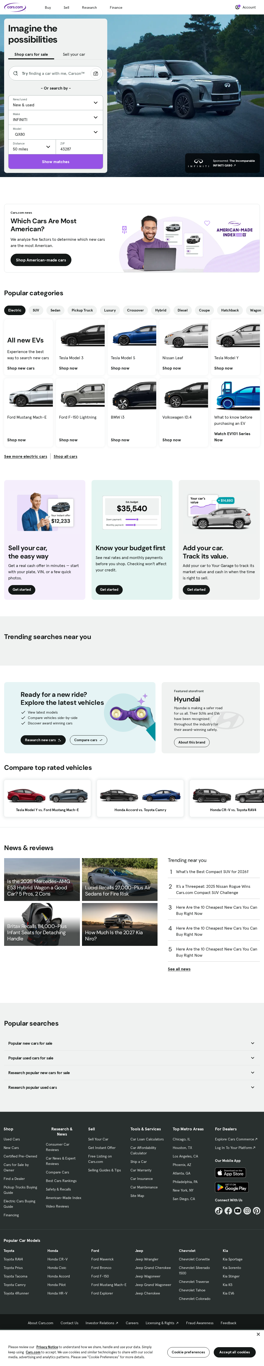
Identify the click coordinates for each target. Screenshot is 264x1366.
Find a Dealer (14, 1178)
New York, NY (183, 1190)
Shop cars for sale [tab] (31, 54)
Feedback (228, 1323)
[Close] (258, 1334)
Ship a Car (138, 1161)
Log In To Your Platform (233, 1147)
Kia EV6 (228, 1293)
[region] (132, 1347)
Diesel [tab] (183, 310)
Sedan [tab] (55, 310)
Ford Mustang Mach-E (109, 1284)
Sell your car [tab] (74, 54)
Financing (11, 1215)
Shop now (68, 368)
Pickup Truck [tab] (82, 310)
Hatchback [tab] (230, 310)
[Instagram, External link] (247, 1211)
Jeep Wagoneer (147, 1276)
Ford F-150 (100, 1276)
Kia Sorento (232, 1267)
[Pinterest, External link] (256, 1211)
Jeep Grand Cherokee (153, 1267)
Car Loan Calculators (147, 1139)
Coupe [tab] (204, 310)
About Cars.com (40, 1323)
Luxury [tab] (110, 310)
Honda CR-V (57, 1259)
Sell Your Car (98, 1139)
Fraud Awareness (199, 1323)
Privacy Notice (47, 1347)
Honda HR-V (57, 1293)
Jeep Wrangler (146, 1259)
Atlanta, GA (181, 1173)
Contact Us (69, 1323)
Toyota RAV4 (13, 1259)
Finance (116, 7)
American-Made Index (63, 1197)
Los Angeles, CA (185, 1156)
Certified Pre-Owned (20, 1156)
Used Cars (12, 1139)
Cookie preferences (188, 1352)
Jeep (139, 1250)
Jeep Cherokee (147, 1293)
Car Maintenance (144, 1187)
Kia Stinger (231, 1276)
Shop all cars (65, 456)
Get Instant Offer (102, 1147)
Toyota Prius (13, 1267)
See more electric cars (25, 456)
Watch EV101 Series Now (235, 436)
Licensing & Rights (160, 1323)
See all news (179, 968)
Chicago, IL (181, 1139)
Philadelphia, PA (185, 1181)
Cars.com (33, 1352)
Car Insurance (141, 1178)
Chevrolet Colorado (194, 1298)
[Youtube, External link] (238, 1211)
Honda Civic (56, 1267)
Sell (66, 7)
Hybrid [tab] (160, 310)
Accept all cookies (234, 1352)
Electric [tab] (14, 310)
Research (89, 7)
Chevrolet (187, 1250)
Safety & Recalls (58, 1189)
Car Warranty (140, 1170)
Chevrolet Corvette (194, 1259)
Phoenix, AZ (182, 1164)
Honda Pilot (56, 1284)
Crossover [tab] (135, 310)
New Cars (11, 1147)
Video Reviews (57, 1206)
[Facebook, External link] (228, 1211)
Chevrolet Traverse (194, 1281)
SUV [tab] (36, 310)
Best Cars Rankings (61, 1180)
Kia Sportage (233, 1259)
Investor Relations (100, 1323)
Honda (52, 1250)
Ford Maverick (102, 1259)
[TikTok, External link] (218, 1211)
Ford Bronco (101, 1267)
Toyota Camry (15, 1284)
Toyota (9, 1250)
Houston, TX (182, 1147)
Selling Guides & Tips (104, 1170)
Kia (225, 1250)
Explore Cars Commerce (234, 1139)
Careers (132, 1323)
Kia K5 (227, 1284)
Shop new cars (21, 368)
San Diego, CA (184, 1198)
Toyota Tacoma (15, 1276)
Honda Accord (58, 1276)
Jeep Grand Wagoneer (153, 1284)
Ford (95, 1250)
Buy (48, 7)
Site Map (137, 1195)
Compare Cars (57, 1172)
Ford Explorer (102, 1293)
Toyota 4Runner (16, 1293)
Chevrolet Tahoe (192, 1290)
